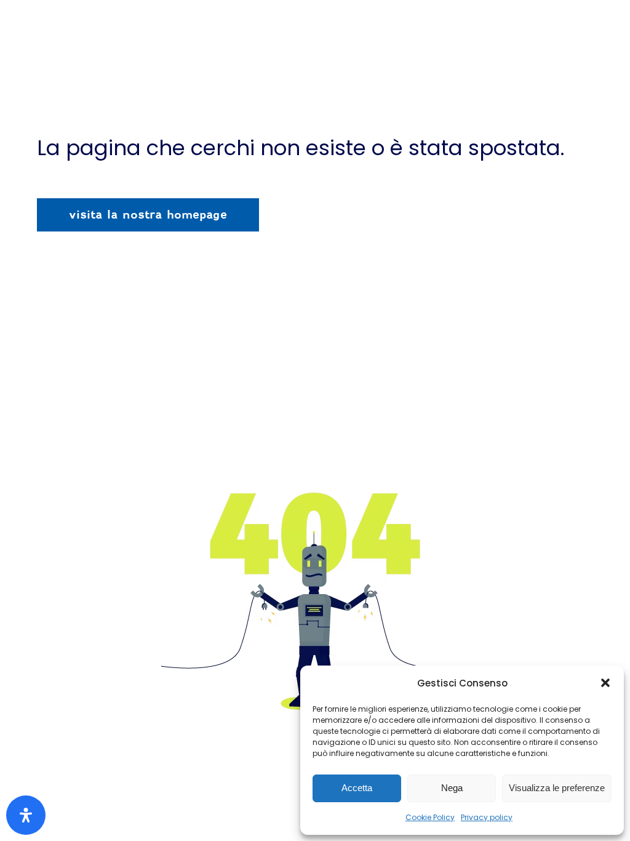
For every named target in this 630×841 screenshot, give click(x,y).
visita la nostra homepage (148, 214)
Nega (452, 788)
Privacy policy (486, 817)
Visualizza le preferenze (557, 788)
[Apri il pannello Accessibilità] (26, 815)
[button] (605, 683)
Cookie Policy (430, 817)
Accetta (356, 788)
